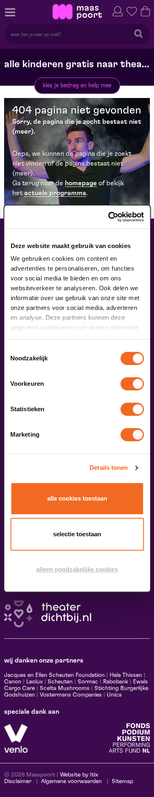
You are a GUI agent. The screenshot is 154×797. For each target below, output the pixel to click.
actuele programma (55, 193)
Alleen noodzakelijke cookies (77, 569)
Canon (12, 682)
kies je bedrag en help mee (77, 85)
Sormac (88, 682)
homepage (81, 183)
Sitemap (122, 781)
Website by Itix (79, 775)
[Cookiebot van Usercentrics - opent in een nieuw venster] (109, 217)
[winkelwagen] (145, 10)
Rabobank (115, 682)
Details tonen (109, 467)
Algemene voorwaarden (71, 781)
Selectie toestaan (77, 534)
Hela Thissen (126, 675)
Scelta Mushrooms (64, 688)
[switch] (132, 383)
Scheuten (60, 682)
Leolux (34, 682)
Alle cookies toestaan (77, 498)
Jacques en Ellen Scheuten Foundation (54, 675)
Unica (114, 695)
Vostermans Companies (71, 695)
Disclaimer (17, 781)
